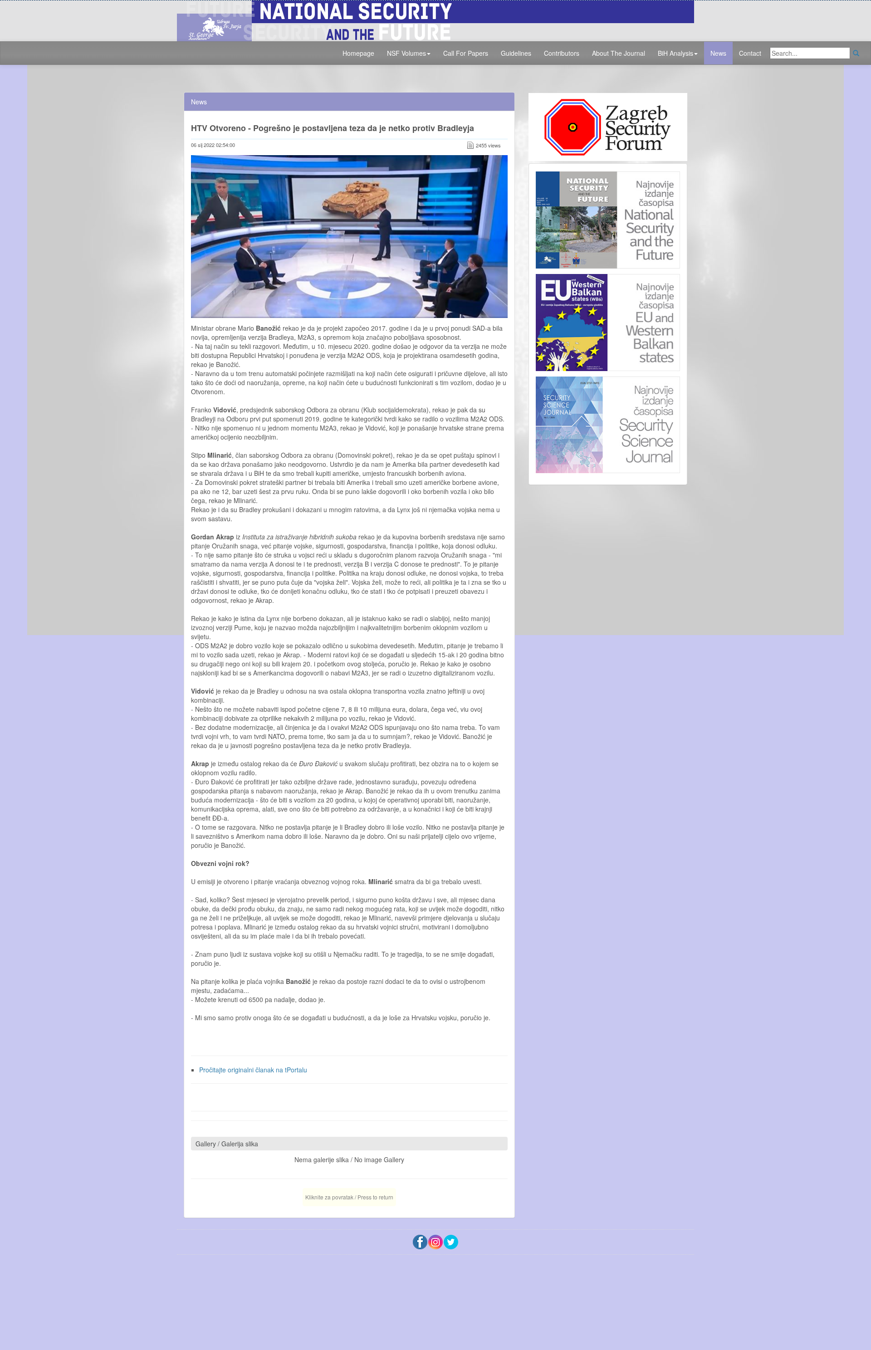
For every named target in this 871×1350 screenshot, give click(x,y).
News (718, 53)
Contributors (561, 53)
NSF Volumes (406, 53)
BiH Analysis (675, 53)
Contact (750, 53)
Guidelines (516, 53)
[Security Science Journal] (608, 422)
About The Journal (618, 53)
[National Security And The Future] (435, 19)
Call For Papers (465, 53)
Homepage (358, 53)
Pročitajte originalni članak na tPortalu (253, 1069)
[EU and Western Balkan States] (608, 321)
